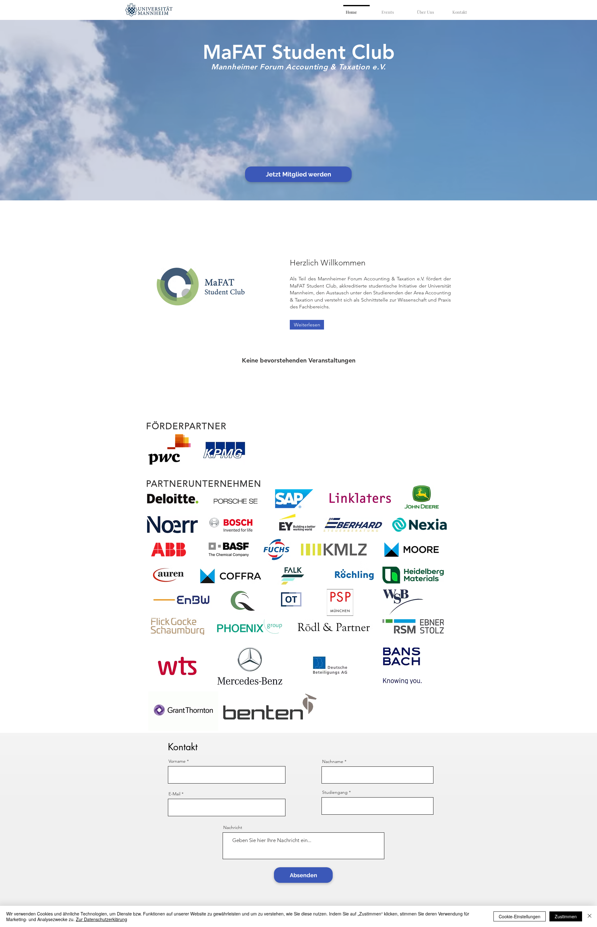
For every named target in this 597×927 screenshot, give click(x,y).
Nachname (332, 761)
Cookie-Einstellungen (519, 916)
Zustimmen (566, 916)
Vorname (177, 761)
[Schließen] (589, 916)
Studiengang (335, 792)
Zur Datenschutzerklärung (101, 919)
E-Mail (174, 794)
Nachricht (232, 827)
